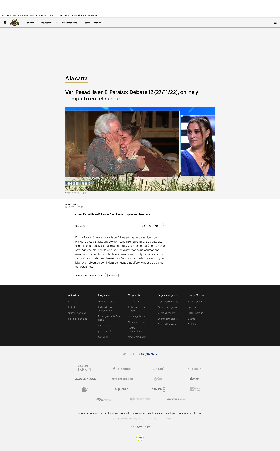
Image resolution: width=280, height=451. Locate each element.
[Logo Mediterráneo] (176, 399)
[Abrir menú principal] (275, 22)
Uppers (192, 307)
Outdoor (103, 336)
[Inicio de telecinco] (5, 22)
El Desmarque (195, 312)
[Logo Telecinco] (122, 368)
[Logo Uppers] (121, 389)
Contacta (133, 301)
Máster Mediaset (137, 336)
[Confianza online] (140, 440)
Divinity (192, 324)
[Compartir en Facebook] (163, 226)
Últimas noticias (77, 312)
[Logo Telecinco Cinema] (158, 389)
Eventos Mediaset (168, 318)
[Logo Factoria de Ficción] (122, 378)
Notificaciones (136, 321)
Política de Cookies (161, 413)
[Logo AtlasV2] (103, 399)
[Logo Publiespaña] (140, 399)
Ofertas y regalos (167, 307)
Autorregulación (137, 316)
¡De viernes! (104, 331)
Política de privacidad (119, 413)
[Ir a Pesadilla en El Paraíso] (15, 22)
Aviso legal (80, 413)
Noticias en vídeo (78, 318)
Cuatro (191, 318)
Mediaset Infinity (197, 301)
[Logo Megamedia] (141, 426)
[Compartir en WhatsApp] (143, 226)
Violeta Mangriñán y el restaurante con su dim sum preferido (30, 15)
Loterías (72, 307)
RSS (192, 413)
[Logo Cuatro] (158, 368)
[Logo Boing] (158, 378)
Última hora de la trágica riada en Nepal (80, 15)
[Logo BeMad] (85, 389)
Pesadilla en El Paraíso (94, 275)
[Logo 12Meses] (195, 389)
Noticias (73, 301)
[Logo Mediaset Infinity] (85, 368)
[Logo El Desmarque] (85, 379)
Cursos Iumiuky (166, 312)
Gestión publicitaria (180, 413)
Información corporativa (97, 413)
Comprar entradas (168, 301)
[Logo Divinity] (195, 368)
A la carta (76, 78)
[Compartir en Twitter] (150, 226)
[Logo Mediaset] (140, 355)
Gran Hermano (106, 301)
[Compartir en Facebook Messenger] (156, 226)
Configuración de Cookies (140, 413)
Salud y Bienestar (167, 324)
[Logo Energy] (195, 378)
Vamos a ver (104, 325)
